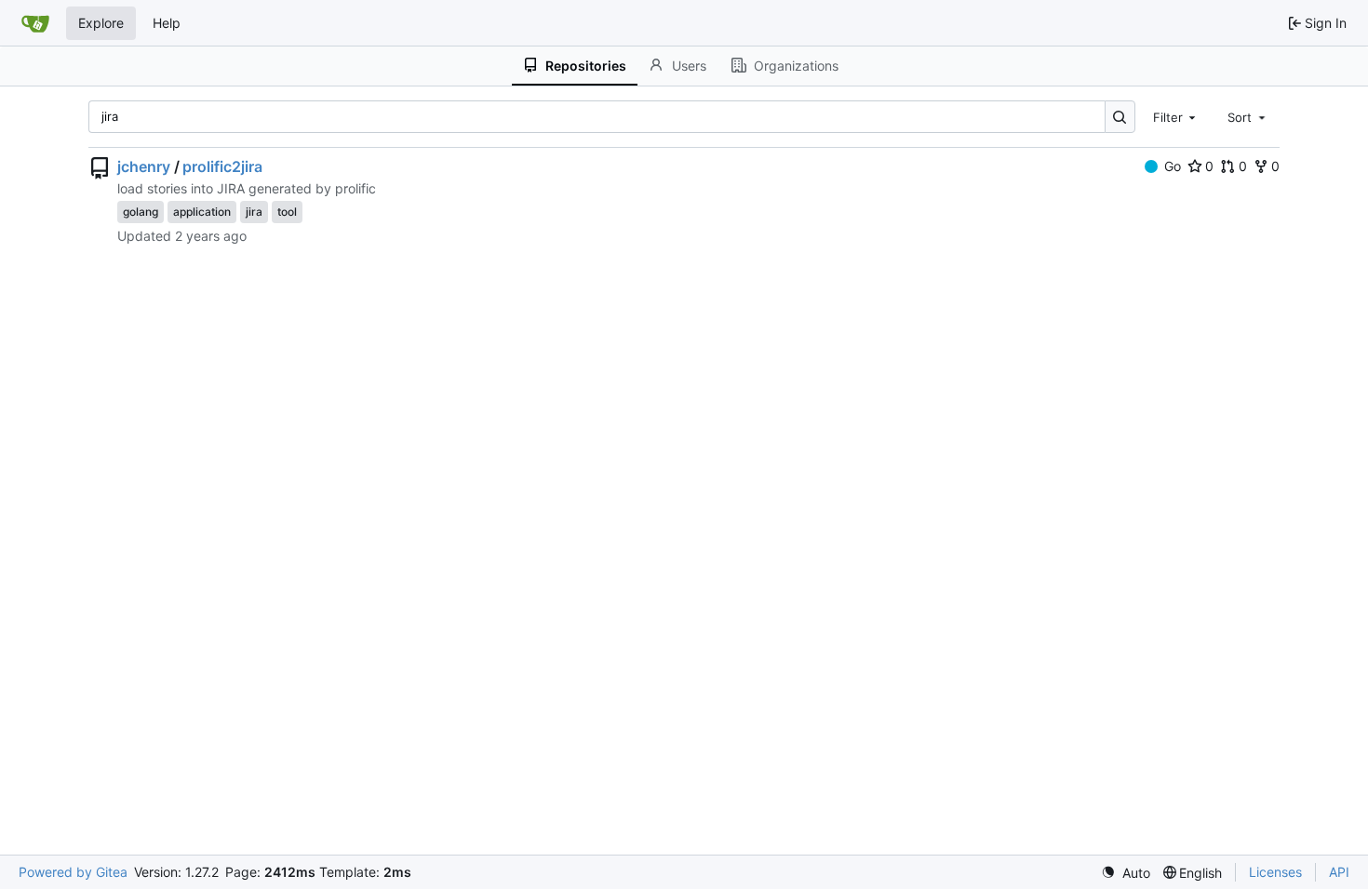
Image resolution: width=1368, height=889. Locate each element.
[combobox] (1176, 116)
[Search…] (1120, 116)
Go (1172, 166)
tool (287, 212)
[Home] (35, 23)
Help (167, 23)
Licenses (1275, 872)
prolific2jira (222, 166)
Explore (101, 23)
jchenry (143, 166)
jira (254, 212)
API (1339, 872)
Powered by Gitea (73, 872)
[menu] (1125, 873)
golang (140, 212)
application (202, 212)
